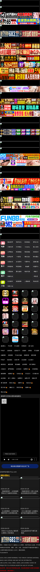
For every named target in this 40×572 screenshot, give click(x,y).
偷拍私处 (3, 364)
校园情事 (18, 281)
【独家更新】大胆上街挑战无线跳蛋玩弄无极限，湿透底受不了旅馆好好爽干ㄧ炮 (29, 494)
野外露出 (36, 257)
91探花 (19, 257)
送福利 (24, 350)
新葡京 (30, 350)
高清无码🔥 (20, 387)
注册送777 (17, 350)
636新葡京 (35, 369)
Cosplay (27, 247)
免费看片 (20, 378)
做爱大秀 (27, 378)
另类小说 (10, 286)
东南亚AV (36, 252)
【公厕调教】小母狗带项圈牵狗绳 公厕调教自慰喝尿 (10, 513)
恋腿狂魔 (36, 262)
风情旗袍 (10, 266)
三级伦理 (10, 247)
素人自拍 (36, 247)
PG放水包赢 (18, 355)
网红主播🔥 (4, 392)
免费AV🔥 (28, 387)
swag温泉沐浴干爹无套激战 (29, 532)
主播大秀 (16, 360)
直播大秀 (34, 378)
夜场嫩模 (17, 364)
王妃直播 (23, 360)
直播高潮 (26, 355)
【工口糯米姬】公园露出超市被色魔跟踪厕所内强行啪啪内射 (29, 513)
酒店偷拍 (9, 360)
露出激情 (18, 271)
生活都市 (10, 281)
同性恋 (36, 276)
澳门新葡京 (32, 364)
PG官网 (10, 346)
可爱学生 (27, 262)
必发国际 (24, 364)
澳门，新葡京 (11, 378)
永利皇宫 (18, 369)
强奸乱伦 (18, 242)
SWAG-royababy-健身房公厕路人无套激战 (9, 532)
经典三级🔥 (12, 383)
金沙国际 (3, 378)
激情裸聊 (3, 373)
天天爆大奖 (36, 373)
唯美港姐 (27, 252)
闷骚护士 (36, 266)
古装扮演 (10, 262)
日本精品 (18, 247)
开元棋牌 (16, 346)
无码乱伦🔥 (20, 373)
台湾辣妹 (10, 252)
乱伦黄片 (31, 360)
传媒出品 (10, 276)
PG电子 (3, 350)
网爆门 (36, 271)
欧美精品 (27, 242)
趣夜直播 (10, 364)
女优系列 (18, 262)
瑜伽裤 (27, 266)
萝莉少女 (36, 242)
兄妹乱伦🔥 (29, 383)
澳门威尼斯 (4, 383)
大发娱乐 (3, 369)
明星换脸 (18, 266)
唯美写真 (27, 271)
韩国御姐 (18, 252)
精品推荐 (10, 242)
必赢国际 (3, 355)
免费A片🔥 (21, 383)
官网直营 (23, 346)
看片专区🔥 (4, 387)
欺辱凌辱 (10, 257)
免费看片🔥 (26, 369)
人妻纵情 (27, 281)
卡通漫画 (10, 271)
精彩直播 (33, 355)
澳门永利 (31, 346)
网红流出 (27, 257)
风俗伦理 (36, 281)
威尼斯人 (3, 346)
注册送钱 (9, 350)
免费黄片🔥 (11, 373)
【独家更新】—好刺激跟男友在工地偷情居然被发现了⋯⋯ (9, 493)
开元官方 (27, 373)
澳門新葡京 (11, 369)
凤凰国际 (10, 355)
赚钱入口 (12, 387)
